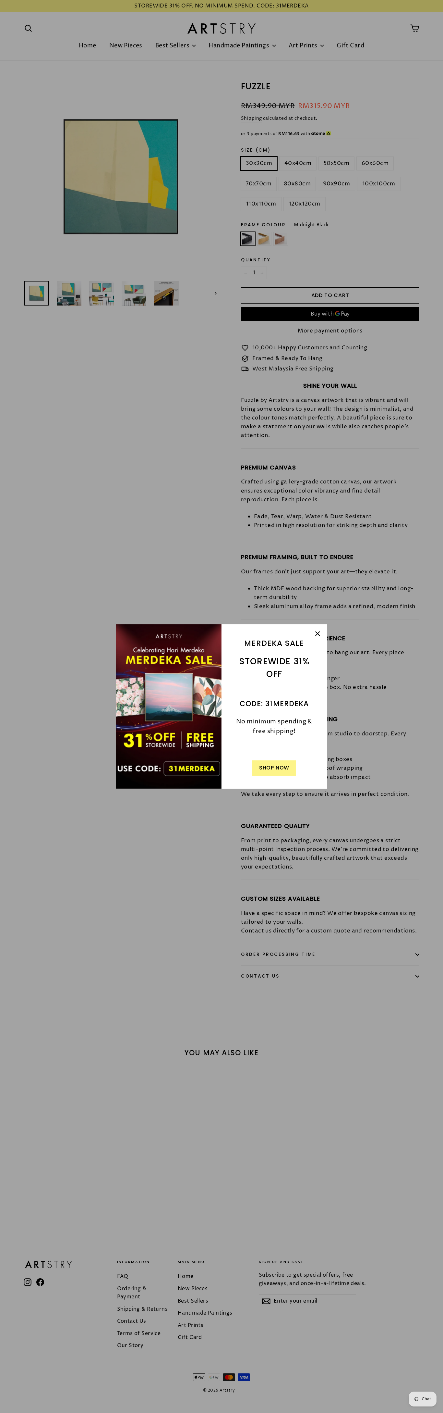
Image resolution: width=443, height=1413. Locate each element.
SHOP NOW (274, 767)
